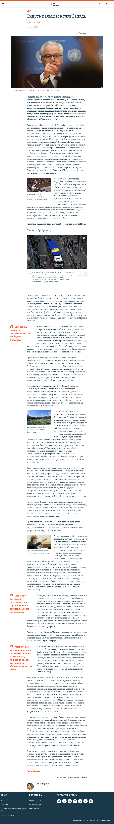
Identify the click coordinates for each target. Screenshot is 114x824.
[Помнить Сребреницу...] (57, 252)
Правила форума (35, 804)
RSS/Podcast (34, 809)
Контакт (4, 804)
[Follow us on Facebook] (59, 801)
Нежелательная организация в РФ (13, 810)
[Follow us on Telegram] (80, 801)
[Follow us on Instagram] (75, 801)
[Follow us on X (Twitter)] (64, 801)
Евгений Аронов (33, 22)
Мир (29, 11)
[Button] (82, 33)
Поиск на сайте (35, 800)
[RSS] (85, 801)
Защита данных (7, 816)
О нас (3, 800)
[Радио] (100, 3)
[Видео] (107, 3)
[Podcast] (91, 801)
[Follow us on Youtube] (70, 801)
